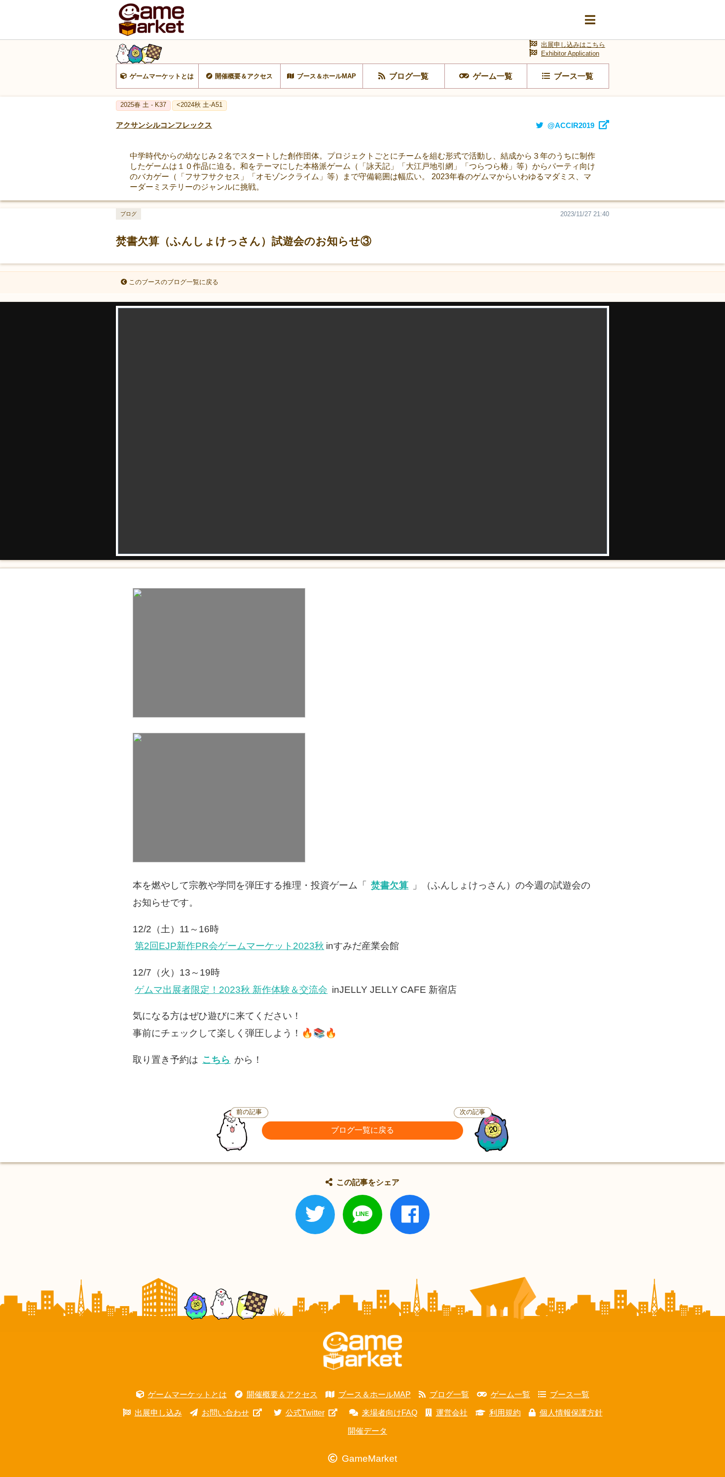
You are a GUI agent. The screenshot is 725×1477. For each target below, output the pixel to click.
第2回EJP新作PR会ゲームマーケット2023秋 (229, 946)
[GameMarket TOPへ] (362, 1351)
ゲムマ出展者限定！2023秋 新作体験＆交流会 (231, 990)
